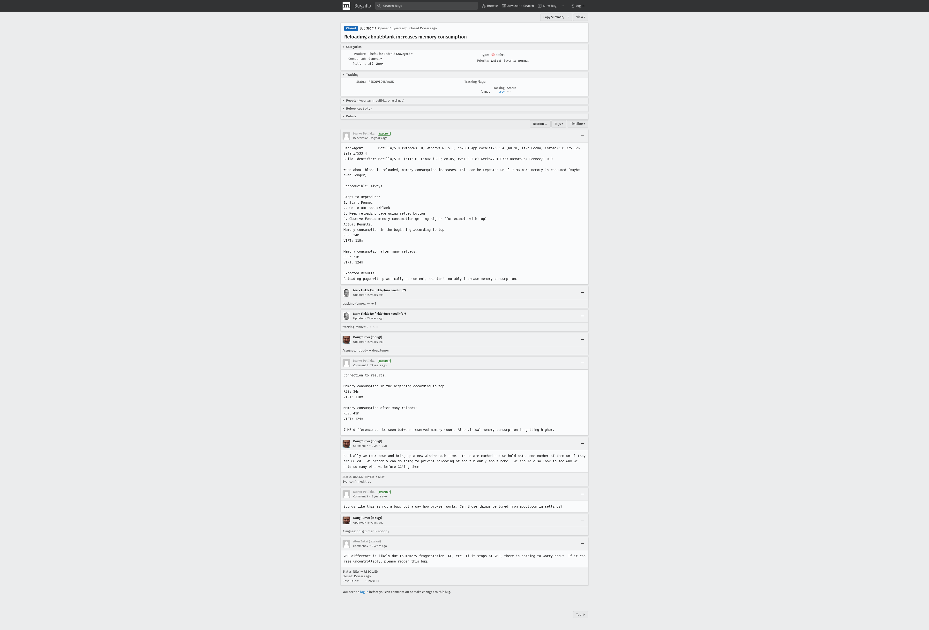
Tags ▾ (558, 124)
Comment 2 (360, 446)
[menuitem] (490, 6)
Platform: (359, 63)
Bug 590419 (368, 28)
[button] (577, 6)
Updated (359, 295)
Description (360, 138)
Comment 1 (360, 365)
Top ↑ (580, 614)
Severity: (510, 60)
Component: (357, 58)
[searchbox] (426, 6)
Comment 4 (360, 546)
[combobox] (426, 6)
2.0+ (502, 91)
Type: (485, 55)
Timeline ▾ (577, 124)
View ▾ (580, 17)
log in (364, 592)
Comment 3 (360, 496)
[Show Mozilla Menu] (346, 6)
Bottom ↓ (540, 124)
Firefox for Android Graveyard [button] (390, 54)
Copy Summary (553, 17)
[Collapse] (582, 136)
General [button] (375, 58)
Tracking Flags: (475, 81)
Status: (361, 81)
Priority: (483, 60)
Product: (360, 54)
